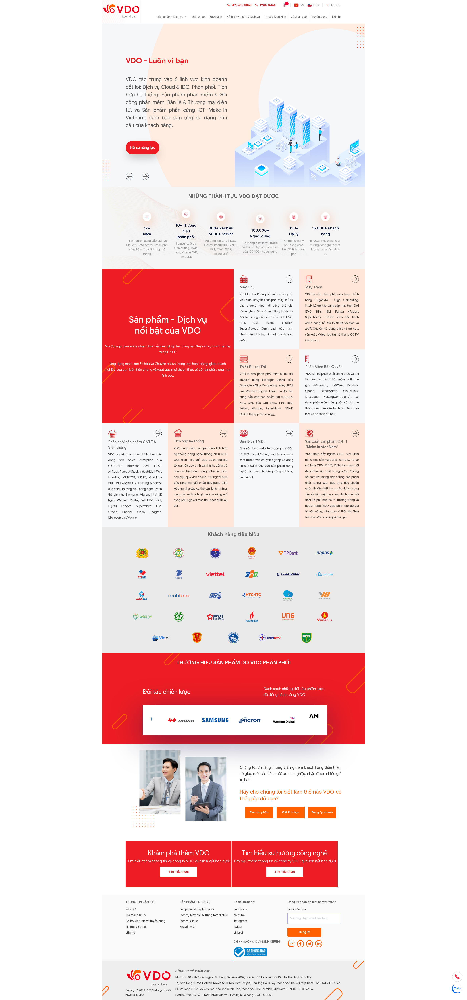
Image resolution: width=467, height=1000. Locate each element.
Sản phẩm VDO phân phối (197, 909)
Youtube (239, 915)
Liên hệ (336, 17)
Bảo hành (215, 17)
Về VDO (131, 909)
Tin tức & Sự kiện (136, 927)
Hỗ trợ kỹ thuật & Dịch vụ (243, 17)
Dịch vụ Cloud (189, 921)
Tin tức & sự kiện (275, 17)
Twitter (238, 927)
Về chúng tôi (299, 17)
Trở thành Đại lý (136, 915)
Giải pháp (198, 17)
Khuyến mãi (187, 927)
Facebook (240, 909)
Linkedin (239, 932)
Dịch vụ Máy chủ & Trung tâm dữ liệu (204, 915)
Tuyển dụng (319, 17)
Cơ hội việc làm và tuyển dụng (145, 921)
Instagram (240, 921)
